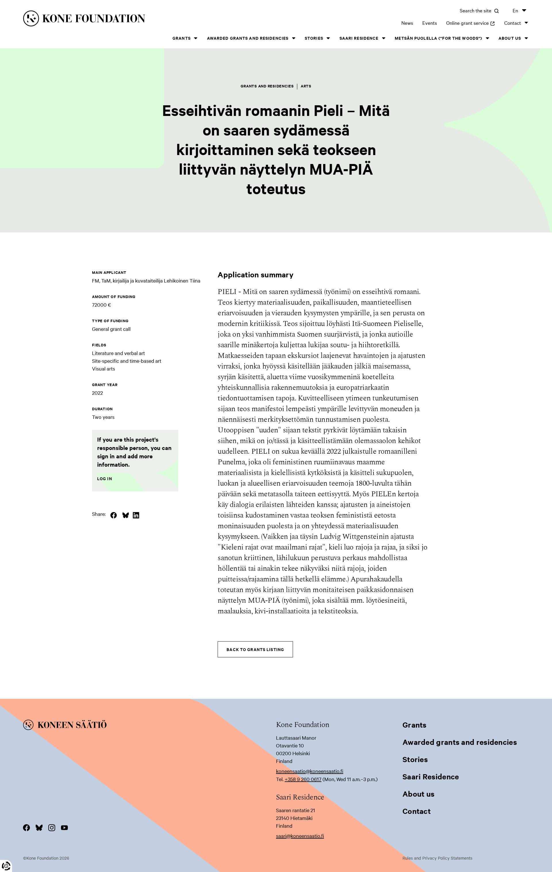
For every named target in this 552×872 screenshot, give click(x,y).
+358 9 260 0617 (303, 779)
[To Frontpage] (149, 726)
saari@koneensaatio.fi (300, 835)
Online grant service (470, 22)
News (407, 22)
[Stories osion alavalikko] (328, 38)
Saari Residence (359, 38)
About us (510, 38)
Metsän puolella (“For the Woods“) (438, 38)
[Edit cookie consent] (6, 866)
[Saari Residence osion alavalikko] (383, 38)
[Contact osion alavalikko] (526, 23)
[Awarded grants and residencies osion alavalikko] (293, 38)
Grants (181, 38)
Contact (512, 22)
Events (429, 22)
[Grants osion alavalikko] (196, 38)
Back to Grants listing (255, 649)
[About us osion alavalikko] (526, 38)
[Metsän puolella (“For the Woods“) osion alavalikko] (487, 38)
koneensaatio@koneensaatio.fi (309, 771)
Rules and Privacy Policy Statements (437, 858)
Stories (314, 38)
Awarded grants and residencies (248, 38)
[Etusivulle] (137, 19)
